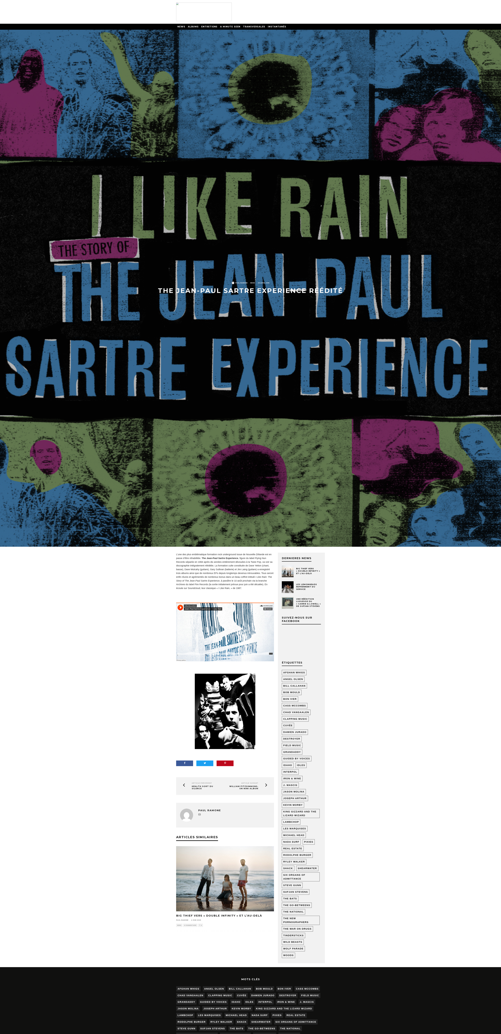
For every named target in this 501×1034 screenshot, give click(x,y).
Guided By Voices (296, 758)
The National (293, 911)
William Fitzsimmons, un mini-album (243, 787)
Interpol (290, 772)
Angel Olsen (293, 679)
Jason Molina (293, 791)
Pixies (308, 842)
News (181, 26)
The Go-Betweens (296, 905)
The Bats (290, 898)
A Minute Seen (230, 26)
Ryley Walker (294, 861)
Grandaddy (292, 752)
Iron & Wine (292, 778)
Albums (193, 26)
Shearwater (307, 868)
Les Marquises (294, 828)
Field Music (292, 745)
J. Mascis (290, 785)
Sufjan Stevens (295, 892)
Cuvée (288, 725)
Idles (301, 765)
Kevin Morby (293, 805)
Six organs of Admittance (294, 877)
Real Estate (292, 848)
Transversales (254, 26)
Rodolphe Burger (297, 855)
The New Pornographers (296, 920)
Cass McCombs (294, 705)
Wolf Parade (293, 948)
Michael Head (293, 835)
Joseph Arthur (295, 798)
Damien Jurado (294, 732)
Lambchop (291, 822)
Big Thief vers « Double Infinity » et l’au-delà (219, 915)
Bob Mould (291, 692)
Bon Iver (290, 699)
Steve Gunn (292, 885)
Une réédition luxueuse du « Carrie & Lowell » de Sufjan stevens (308, 602)
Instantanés (277, 26)
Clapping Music (295, 719)
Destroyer (291, 738)
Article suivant (249, 783)
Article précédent (202, 783)
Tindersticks (293, 935)
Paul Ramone (241, 283)
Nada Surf (291, 842)
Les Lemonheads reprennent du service (306, 586)
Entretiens (209, 26)
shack (288, 868)
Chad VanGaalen (296, 712)
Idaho (287, 765)
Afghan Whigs (294, 672)
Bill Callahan (294, 686)
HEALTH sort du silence (202, 787)
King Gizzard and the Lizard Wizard (299, 813)
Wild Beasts (292, 942)
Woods (288, 955)
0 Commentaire (190, 925)
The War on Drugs (297, 928)
